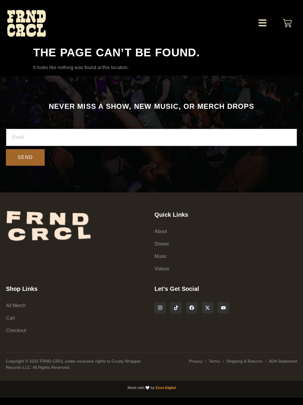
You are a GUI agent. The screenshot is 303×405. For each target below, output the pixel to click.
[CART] (287, 23)
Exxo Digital (166, 388)
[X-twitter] (207, 307)
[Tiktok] (175, 307)
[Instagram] (160, 307)
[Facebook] (191, 307)
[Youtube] (223, 307)
